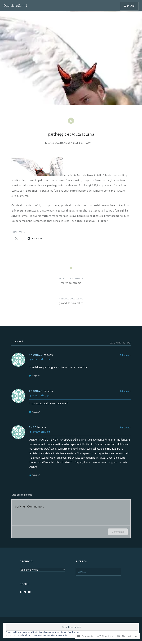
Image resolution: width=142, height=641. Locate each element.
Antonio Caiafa (69, 143)
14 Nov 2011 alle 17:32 (39, 395)
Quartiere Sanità (15, 5)
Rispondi (126, 355)
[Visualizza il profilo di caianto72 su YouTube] (29, 592)
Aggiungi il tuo (120, 343)
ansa (33, 427)
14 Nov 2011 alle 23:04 (39, 432)
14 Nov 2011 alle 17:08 (39, 359)
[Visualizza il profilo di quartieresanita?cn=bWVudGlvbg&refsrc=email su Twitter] (25, 592)
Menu (131, 6)
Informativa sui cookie (59, 635)
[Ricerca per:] (98, 571)
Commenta (118, 531)
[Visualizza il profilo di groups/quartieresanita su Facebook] (21, 592)
